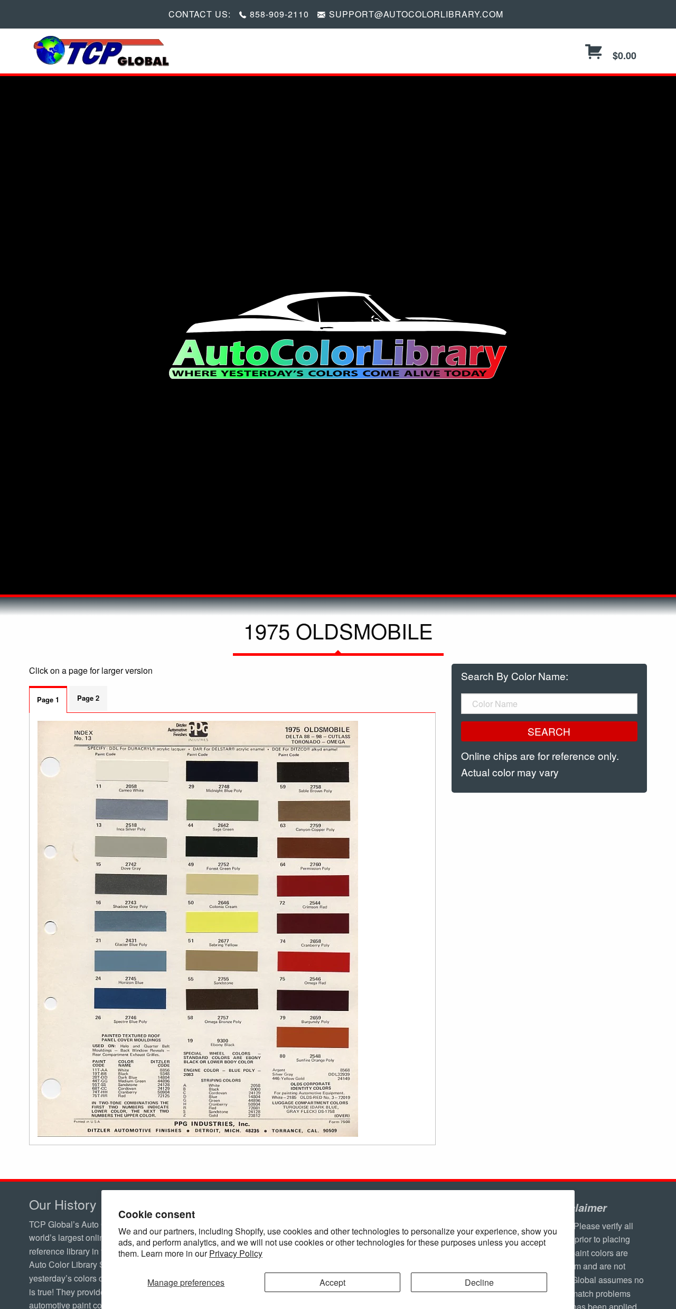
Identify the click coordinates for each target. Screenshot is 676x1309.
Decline (479, 1282)
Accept (332, 1282)
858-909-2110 (279, 14)
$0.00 (623, 55)
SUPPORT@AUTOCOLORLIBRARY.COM (416, 14)
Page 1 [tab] (48, 699)
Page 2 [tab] (88, 698)
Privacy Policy (235, 1253)
